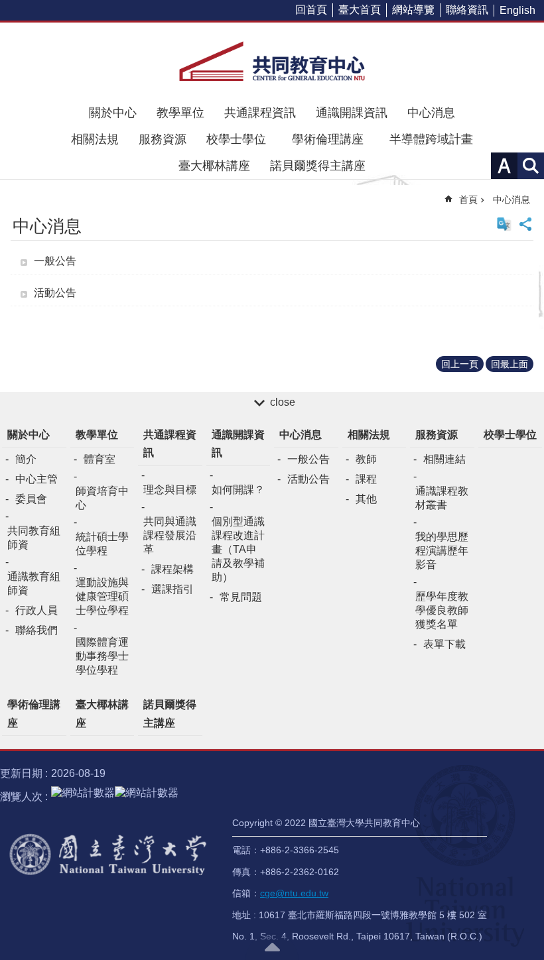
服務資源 (162, 139)
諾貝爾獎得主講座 (318, 165)
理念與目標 (169, 489)
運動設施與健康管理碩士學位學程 (102, 596)
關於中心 (113, 112)
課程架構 (172, 569)
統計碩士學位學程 (102, 543)
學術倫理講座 (333, 139)
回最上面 (509, 364)
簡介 (25, 459)
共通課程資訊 (260, 112)
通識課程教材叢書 (441, 497)
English (517, 10)
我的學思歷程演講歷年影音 (441, 550)
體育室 (99, 459)
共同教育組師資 (33, 537)
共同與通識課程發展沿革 (169, 535)
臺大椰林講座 (214, 165)
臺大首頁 (359, 9)
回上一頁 (459, 364)
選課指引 (172, 589)
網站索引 (530, 165)
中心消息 (431, 112)
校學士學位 (236, 139)
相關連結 (444, 459)
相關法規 (95, 139)
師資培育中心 (102, 497)
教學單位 (180, 112)
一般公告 (55, 261)
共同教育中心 (272, 61)
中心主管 (36, 479)
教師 (366, 459)
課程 (366, 479)
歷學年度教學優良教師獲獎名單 (441, 610)
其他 (366, 499)
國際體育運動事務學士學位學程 (102, 656)
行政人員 (36, 610)
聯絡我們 (36, 630)
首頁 (468, 199)
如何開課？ (238, 489)
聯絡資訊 (467, 9)
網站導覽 (413, 9)
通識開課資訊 (351, 112)
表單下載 (444, 644)
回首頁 (311, 9)
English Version (504, 224)
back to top (272, 946)
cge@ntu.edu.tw (294, 893)
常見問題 (241, 597)
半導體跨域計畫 (431, 139)
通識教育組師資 (33, 583)
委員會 (31, 499)
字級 (504, 165)
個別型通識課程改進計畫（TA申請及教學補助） (238, 549)
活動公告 (55, 292)
